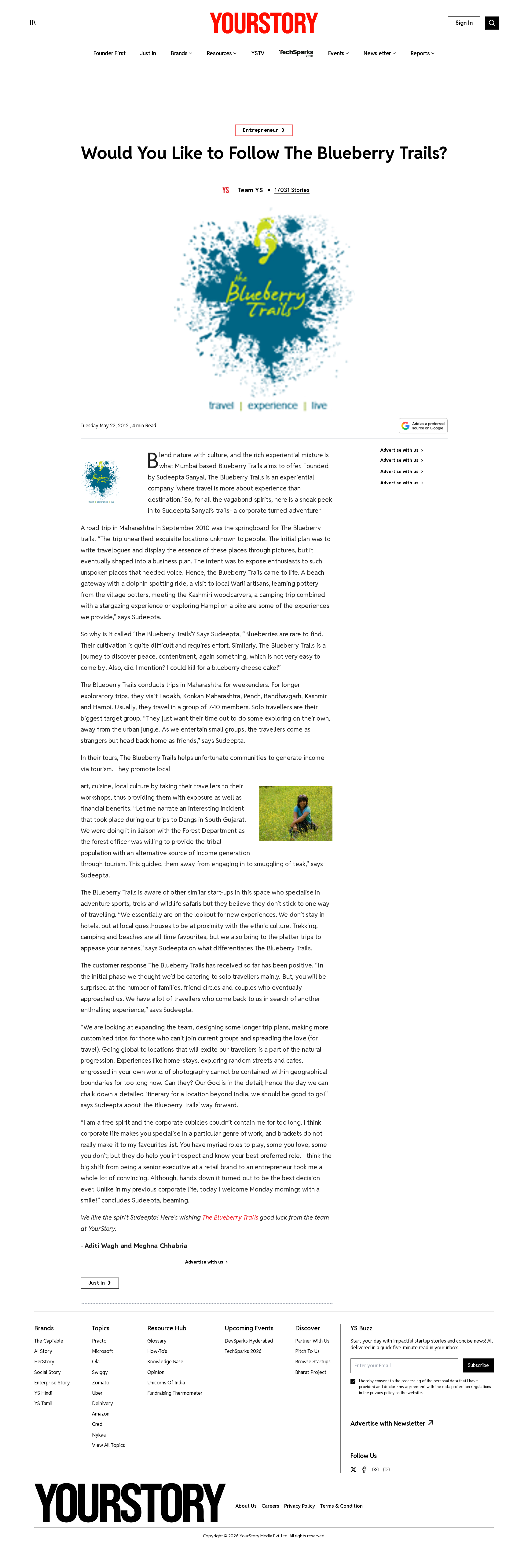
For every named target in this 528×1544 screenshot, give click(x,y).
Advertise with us (204, 1262)
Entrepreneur (261, 130)
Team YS (250, 190)
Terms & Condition (341, 1506)
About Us (246, 1506)
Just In (96, 1283)
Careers (270, 1506)
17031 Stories (292, 189)
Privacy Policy (299, 1506)
